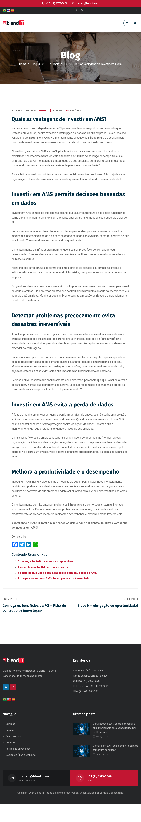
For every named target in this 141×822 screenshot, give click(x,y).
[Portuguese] (4, 10)
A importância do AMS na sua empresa (43, 567)
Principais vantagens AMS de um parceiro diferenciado (54, 578)
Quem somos (13, 736)
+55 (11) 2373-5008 (99, 776)
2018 (45, 64)
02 (66, 64)
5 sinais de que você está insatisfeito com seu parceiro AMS (57, 572)
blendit (57, 110)
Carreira (10, 730)
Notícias (75, 110)
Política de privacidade (18, 748)
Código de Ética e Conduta (21, 754)
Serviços (10, 724)
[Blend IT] (13, 23)
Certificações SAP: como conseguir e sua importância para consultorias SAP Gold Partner (115, 728)
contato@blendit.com (34, 776)
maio (56, 64)
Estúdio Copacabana (111, 792)
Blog (34, 64)
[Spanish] (13, 10)
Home (22, 64)
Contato (10, 742)
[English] (8, 10)
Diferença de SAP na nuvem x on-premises (46, 561)
